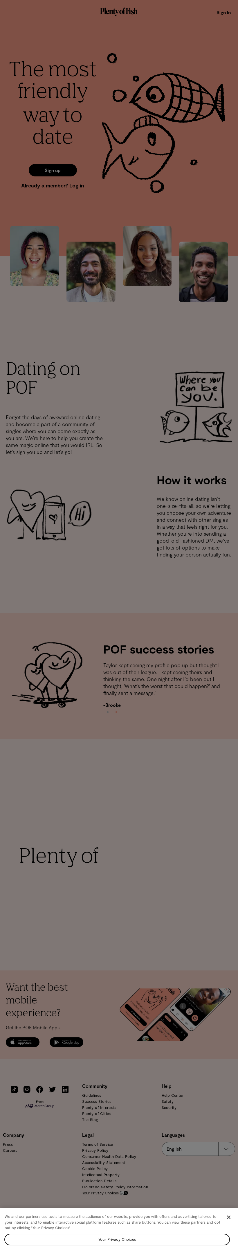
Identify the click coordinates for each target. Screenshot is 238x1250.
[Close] (228, 1217)
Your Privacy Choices (117, 1239)
